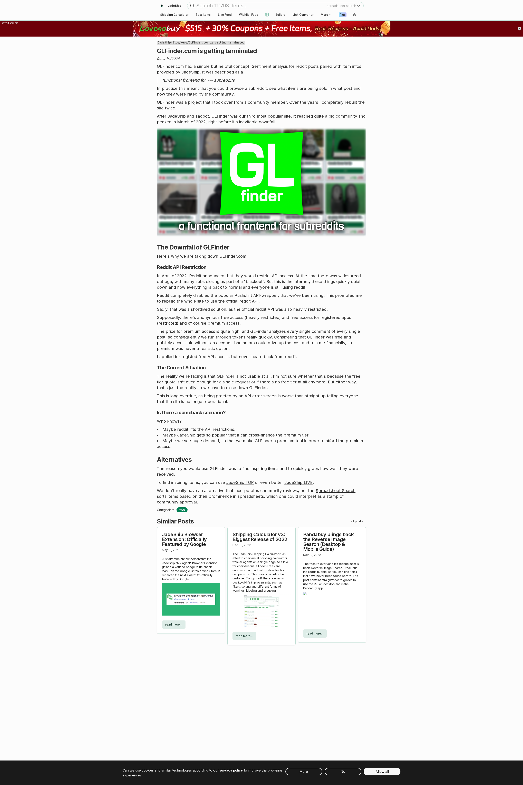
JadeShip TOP (240, 482)
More (324, 14)
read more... (173, 624)
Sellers (280, 14)
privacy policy (231, 770)
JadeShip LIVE (298, 482)
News (184, 42)
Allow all (382, 771)
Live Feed (225, 14)
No (343, 771)
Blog (175, 42)
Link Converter (303, 14)
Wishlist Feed (248, 14)
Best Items (203, 14)
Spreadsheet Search (335, 490)
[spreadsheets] (266, 15)
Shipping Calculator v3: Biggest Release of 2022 (259, 536)
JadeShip (164, 42)
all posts (357, 521)
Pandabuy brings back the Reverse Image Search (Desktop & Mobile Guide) (328, 541)
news (182, 509)
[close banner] (519, 28)
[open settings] (355, 15)
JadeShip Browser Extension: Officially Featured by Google (184, 539)
